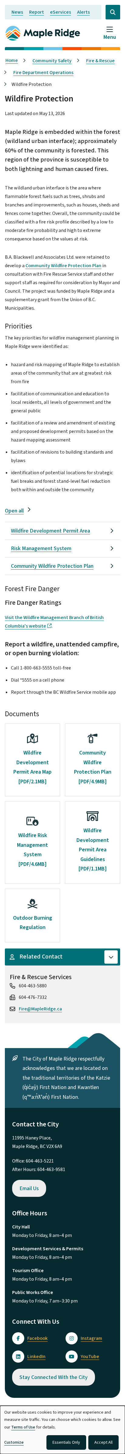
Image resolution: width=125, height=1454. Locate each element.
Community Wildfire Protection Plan (63, 265)
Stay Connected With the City (53, 1377)
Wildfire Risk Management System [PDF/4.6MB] (32, 850)
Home (11, 60)
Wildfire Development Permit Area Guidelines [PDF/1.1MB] (92, 850)
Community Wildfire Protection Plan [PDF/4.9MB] (92, 767)
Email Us (29, 1188)
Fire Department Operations (43, 72)
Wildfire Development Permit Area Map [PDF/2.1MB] (32, 767)
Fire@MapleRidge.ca (40, 1009)
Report (36, 12)
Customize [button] (14, 1442)
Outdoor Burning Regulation (32, 922)
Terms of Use (23, 1427)
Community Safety (52, 60)
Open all (14, 511)
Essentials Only (66, 1442)
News (17, 12)
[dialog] (62, 1430)
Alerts (83, 12)
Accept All (103, 1442)
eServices (60, 12)
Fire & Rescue (100, 60)
